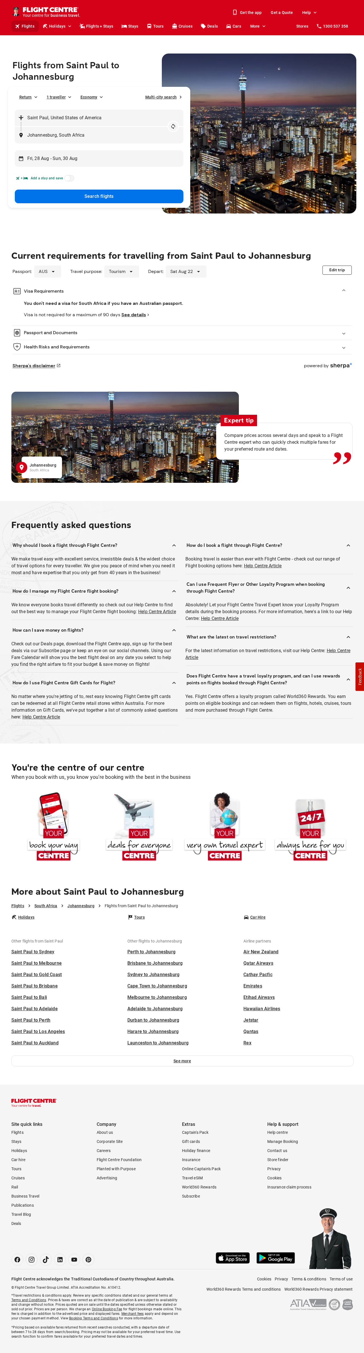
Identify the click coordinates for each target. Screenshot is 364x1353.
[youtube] (74, 1260)
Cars (237, 26)
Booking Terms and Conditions (93, 1318)
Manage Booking (282, 1141)
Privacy (274, 1169)
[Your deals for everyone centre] (139, 827)
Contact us (277, 1150)
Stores (302, 26)
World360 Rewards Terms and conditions (243, 1289)
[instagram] (32, 1260)
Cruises (186, 26)
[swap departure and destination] (173, 126)
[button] (182, 1061)
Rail (14, 1187)
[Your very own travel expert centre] (225, 827)
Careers (104, 1150)
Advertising (107, 1178)
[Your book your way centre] (53, 827)
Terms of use (341, 1279)
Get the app (251, 12)
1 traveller (56, 97)
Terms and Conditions (28, 1300)
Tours (158, 26)
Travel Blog (21, 1214)
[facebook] (17, 1260)
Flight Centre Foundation (119, 1159)
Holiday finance (196, 1150)
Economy (88, 97)
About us (105, 1132)
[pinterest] (88, 1260)
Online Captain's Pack (201, 1169)
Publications (22, 1205)
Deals (212, 26)
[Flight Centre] (34, 1103)
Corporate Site (110, 1141)
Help (306, 12)
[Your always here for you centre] (310, 827)
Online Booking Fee (107, 1309)
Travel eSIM (192, 1178)
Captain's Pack (195, 1132)
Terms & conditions (308, 1279)
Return (25, 97)
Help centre (277, 1132)
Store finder (277, 1159)
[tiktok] (46, 1260)
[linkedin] (60, 1260)
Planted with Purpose (116, 1169)
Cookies (274, 1178)
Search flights (99, 196)
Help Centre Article (157, 611)
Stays (133, 26)
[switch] (68, 180)
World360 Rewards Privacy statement (318, 1289)
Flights (28, 26)
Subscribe (191, 1196)
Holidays (57, 26)
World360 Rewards (199, 1187)
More (255, 26)
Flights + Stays (99, 26)
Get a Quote (282, 12)
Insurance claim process (289, 1187)
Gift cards (191, 1141)
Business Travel (25, 1196)
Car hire (18, 1159)
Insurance (191, 1159)
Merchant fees (132, 1314)
